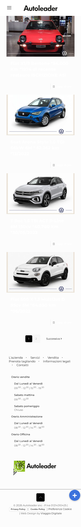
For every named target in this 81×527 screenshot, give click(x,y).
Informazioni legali (56, 361)
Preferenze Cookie (60, 509)
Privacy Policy (18, 509)
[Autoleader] (40, 8)
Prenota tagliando (22, 361)
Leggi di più (64, 86)
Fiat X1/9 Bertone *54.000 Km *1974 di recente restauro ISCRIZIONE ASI (39, 69)
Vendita (53, 357)
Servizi (35, 357)
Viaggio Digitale (51, 513)
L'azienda (16, 357)
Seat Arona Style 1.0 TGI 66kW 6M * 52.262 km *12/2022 (37, 147)
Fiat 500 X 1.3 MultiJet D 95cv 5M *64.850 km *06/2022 (37, 305)
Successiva (53, 338)
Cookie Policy (37, 509)
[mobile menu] (9, 8)
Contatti (23, 365)
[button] (74, 495)
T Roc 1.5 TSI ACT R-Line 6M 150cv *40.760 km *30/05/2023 (37, 226)
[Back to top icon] (40, 497)
